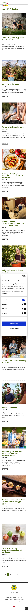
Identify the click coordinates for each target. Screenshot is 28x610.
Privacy (18, 601)
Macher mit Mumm (9, 407)
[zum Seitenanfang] (26, 608)
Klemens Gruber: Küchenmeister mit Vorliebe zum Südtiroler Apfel (13, 224)
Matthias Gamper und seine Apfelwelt (12, 271)
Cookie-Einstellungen (14, 603)
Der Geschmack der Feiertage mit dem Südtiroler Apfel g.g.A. (13, 502)
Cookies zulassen (14, 323)
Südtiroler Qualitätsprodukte (11, 597)
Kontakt (6, 599)
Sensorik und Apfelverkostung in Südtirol (14, 362)
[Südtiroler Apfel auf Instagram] (14, 593)
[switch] (24, 304)
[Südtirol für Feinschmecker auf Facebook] (11, 593)
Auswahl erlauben (14, 328)
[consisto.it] (14, 606)
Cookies (14, 601)
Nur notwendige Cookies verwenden (14, 333)
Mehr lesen (5, 54)
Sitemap (9, 601)
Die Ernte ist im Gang (10, 84)
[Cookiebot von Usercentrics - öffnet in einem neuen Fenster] (20, 276)
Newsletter (20, 597)
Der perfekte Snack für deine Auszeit (13, 128)
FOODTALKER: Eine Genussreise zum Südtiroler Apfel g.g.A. (12, 550)
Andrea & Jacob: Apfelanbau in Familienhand (13, 39)
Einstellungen (20, 319)
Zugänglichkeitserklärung (18, 599)
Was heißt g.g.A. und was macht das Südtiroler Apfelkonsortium (12, 453)
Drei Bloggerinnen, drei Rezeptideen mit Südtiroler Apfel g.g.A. (12, 175)
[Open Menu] (25, 2)
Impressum (11, 599)
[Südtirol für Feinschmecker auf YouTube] (17, 593)
